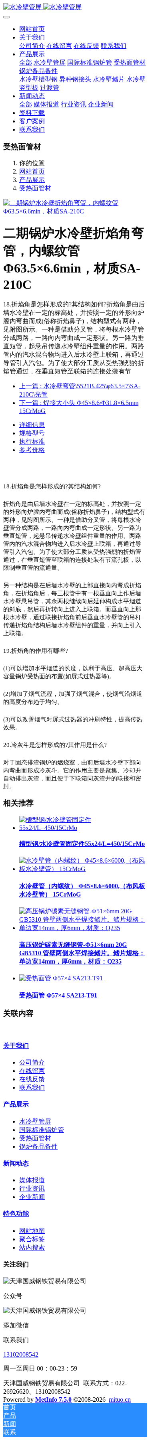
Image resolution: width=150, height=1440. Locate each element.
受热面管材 (35, 188)
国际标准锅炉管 (41, 1129)
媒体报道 (32, 1180)
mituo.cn (120, 1399)
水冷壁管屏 (35, 1121)
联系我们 (32, 1087)
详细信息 (32, 424)
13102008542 (20, 1354)
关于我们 (16, 1045)
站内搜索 (32, 1247)
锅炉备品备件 (38, 1146)
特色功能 (16, 1213)
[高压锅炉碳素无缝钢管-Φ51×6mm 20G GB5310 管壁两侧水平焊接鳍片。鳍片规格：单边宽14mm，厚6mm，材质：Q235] (83, 927)
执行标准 (32, 441)
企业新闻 (32, 1196)
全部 (25, 62)
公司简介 (32, 1062)
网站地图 (32, 1230)
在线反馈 (32, 1079)
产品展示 (32, 179)
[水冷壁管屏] (75, 7)
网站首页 (32, 29)
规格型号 (32, 433)
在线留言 (32, 1070)
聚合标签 (32, 1239)
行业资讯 (32, 1188)
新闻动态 (16, 1163)
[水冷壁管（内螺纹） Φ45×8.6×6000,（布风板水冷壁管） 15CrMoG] (83, 868)
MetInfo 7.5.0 (53, 1399)
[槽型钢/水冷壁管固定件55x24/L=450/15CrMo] (83, 827)
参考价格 (32, 449)
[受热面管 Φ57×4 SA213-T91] (61, 978)
